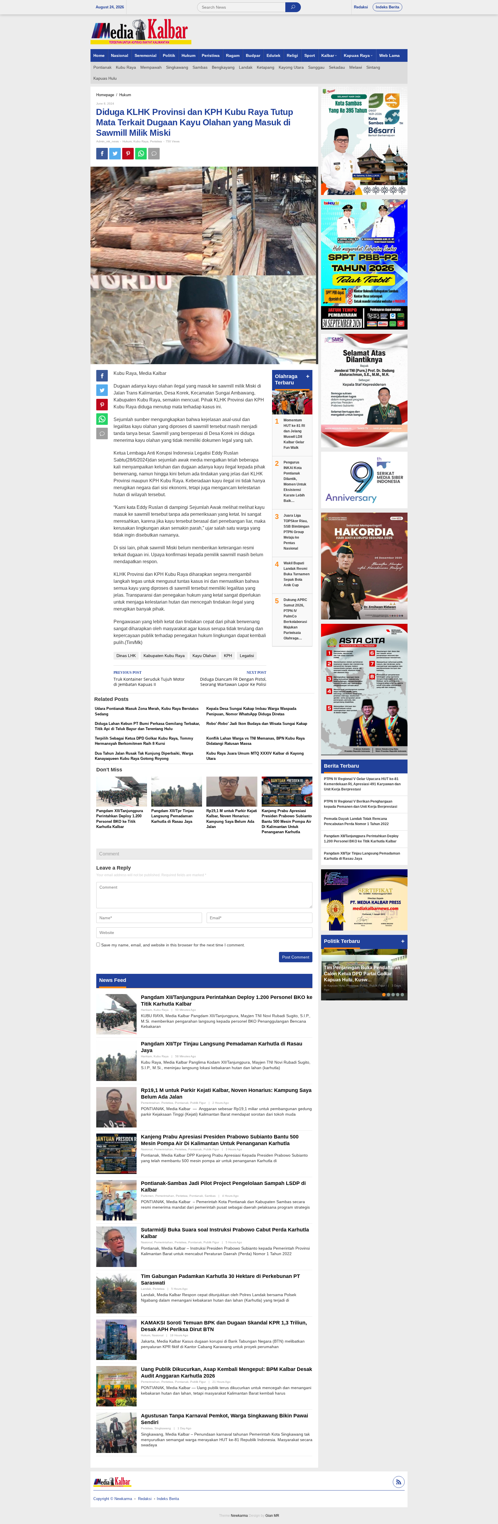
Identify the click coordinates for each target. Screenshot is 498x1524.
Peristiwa (156, 141)
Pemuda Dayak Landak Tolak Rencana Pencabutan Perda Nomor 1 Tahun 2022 (356, 821)
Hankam (146, 1009)
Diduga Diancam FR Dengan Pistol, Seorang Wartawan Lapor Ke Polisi (233, 679)
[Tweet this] (115, 153)
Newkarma (239, 1516)
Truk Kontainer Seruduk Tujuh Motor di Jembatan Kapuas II (149, 679)
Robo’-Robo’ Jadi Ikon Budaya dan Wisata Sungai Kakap (256, 723)
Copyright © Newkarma (112, 1499)
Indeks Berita (168, 1499)
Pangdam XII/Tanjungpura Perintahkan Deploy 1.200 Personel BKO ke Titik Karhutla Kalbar (361, 838)
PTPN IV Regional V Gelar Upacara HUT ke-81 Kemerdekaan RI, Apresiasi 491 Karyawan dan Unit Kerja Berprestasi (362, 784)
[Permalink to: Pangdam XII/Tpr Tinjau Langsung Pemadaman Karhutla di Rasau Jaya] (176, 792)
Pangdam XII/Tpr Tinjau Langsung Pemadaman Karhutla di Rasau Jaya (172, 816)
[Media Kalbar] (140, 31)
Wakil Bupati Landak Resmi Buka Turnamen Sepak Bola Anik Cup (297, 574)
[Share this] (102, 153)
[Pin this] (128, 153)
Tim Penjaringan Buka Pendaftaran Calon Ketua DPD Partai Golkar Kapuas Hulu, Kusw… (362, 973)
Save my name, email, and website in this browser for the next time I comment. (173, 945)
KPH (228, 655)
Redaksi (145, 1499)
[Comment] (154, 153)
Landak (146, 1288)
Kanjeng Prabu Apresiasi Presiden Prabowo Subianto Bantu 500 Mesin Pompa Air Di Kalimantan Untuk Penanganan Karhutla (287, 821)
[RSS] (398, 1483)
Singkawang (162, 1428)
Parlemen (147, 1195)
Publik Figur (198, 1102)
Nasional (146, 1149)
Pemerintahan (150, 1102)
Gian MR (272, 1516)
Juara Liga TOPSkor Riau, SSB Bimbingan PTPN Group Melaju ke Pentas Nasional (296, 531)
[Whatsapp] (141, 153)
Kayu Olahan (204, 655)
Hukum (127, 141)
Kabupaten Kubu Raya (164, 655)
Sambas (210, 1195)
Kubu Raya (140, 141)
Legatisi (247, 655)
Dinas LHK (126, 655)
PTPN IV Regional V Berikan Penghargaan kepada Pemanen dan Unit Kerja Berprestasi (360, 804)
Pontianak (181, 1102)
